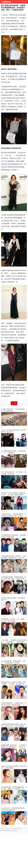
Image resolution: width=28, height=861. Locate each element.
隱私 (14, 830)
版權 (16, 830)
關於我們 (3, 830)
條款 (11, 830)
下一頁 (14, 403)
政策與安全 (7, 830)
